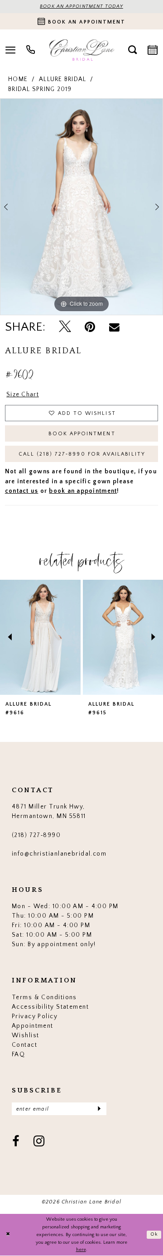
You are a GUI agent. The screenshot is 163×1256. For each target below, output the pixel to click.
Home (18, 79)
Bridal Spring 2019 (40, 89)
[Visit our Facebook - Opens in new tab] (16, 1141)
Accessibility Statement (50, 1007)
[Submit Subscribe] (98, 1108)
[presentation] (40, 637)
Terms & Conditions (44, 997)
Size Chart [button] (22, 394)
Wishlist (25, 1035)
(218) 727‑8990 (36, 835)
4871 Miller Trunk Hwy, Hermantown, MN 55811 (49, 811)
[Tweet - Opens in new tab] (65, 327)
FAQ (18, 1054)
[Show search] (132, 49)
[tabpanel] (81, 207)
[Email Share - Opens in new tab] (114, 327)
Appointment (32, 1026)
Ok (154, 1234)
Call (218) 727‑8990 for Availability (82, 454)
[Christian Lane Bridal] (82, 50)
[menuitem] (31, 49)
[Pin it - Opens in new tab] (90, 327)
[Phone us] (31, 49)
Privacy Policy (35, 1016)
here (81, 1249)
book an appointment (83, 491)
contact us (21, 491)
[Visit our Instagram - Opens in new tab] (39, 1141)
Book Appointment (81, 434)
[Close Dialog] (8, 1235)
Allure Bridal (62, 79)
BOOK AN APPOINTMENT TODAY (81, 6)
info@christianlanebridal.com (59, 854)
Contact (24, 1045)
